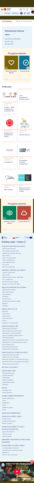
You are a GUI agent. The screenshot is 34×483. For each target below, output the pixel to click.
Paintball (4, 303)
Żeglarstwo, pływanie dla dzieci (11, 253)
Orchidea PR (8, 162)
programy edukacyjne (8, 421)
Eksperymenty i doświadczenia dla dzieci (14, 342)
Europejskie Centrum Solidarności (23, 162)
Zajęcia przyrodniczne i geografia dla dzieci (15, 340)
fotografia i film (7, 390)
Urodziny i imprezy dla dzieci (13, 270)
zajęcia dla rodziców (8, 432)
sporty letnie (6, 255)
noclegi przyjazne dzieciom (10, 448)
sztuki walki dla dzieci (8, 262)
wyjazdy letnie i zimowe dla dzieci (12, 450)
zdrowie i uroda (7, 434)
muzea (21, 158)
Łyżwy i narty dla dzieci (9, 258)
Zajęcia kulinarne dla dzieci (10, 349)
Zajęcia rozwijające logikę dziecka (12, 335)
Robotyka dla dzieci (8, 337)
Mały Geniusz (8, 189)
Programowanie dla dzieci (10, 347)
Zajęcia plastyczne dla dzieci (10, 355)
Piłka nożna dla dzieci (8, 267)
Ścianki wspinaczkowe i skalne (11, 301)
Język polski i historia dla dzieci (11, 333)
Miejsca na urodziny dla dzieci (11, 284)
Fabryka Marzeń (24, 135)
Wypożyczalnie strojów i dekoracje (12, 277)
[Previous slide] (6, 68)
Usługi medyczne (9, 371)
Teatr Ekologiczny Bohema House (24, 97)
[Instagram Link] (21, 13)
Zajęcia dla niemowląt (11, 413)
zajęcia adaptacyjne (8, 398)
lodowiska (5, 296)
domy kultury (6, 314)
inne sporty (5, 264)
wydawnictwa (6, 316)
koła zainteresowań (8, 344)
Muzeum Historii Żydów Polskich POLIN (24, 189)
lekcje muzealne (7, 423)
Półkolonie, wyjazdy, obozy (13, 445)
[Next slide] (27, 68)
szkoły (4, 400)
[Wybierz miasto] (28, 9)
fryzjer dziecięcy (7, 392)
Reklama (15, 13)
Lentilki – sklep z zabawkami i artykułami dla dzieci (9, 110)
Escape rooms (6, 299)
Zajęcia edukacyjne (10, 326)
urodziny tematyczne (8, 272)
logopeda (5, 384)
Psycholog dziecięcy (8, 373)
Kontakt (7, 13)
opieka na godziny (7, 407)
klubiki (4, 410)
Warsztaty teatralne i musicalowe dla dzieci (15, 359)
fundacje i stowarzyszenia (10, 323)
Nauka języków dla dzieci (9, 328)
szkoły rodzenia (7, 436)
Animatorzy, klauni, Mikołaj (9, 186)
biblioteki (5, 311)
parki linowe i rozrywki (8, 290)
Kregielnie (5, 306)
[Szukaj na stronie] (24, 9)
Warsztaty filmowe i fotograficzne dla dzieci (15, 362)
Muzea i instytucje (9, 309)
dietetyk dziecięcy (7, 375)
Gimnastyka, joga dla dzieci (10, 251)
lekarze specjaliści (7, 380)
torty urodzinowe (7, 279)
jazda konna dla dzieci (9, 248)
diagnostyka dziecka (8, 382)
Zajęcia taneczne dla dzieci (10, 364)
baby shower (6, 275)
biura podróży (6, 294)
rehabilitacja (6, 378)
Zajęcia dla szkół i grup (11, 416)
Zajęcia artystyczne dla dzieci (15, 352)
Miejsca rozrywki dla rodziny (9, 159)
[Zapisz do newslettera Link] (28, 13)
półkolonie (5, 452)
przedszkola (8, 130)
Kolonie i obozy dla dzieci (9, 455)
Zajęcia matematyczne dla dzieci (12, 331)
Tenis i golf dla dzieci (8, 260)
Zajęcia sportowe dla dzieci (13, 246)
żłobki (4, 405)
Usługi (4, 388)
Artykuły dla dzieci (8, 104)
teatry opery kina (7, 318)
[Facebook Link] (24, 13)
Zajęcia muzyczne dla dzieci (10, 357)
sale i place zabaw (7, 292)
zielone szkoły (6, 419)
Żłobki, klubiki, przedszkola (13, 396)
